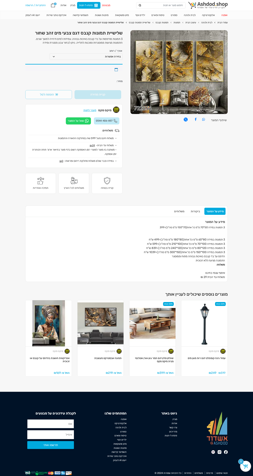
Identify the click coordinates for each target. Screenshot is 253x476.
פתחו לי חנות (86, 5)
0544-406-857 (104, 120)
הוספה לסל (47, 94)
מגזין (72, 5)
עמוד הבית (222, 22)
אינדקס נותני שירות (56, 15)
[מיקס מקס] (223, 351)
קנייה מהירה (97, 94)
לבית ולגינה (190, 15)
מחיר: (120, 81)
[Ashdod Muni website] (217, 428)
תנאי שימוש (222, 473)
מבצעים (106, 5)
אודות (63, 5)
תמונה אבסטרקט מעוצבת (108, 358)
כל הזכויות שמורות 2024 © (168, 473)
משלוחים (179, 211)
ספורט (174, 15)
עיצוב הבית (190, 22)
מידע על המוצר (215, 211)
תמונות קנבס (162, 22)
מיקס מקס (214, 351)
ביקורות (195, 211)
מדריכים (173, 431)
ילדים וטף (140, 15)
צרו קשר (173, 427)
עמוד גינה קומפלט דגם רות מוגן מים (207, 358)
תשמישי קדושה (80, 15)
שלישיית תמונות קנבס (139, 22)
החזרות (187, 473)
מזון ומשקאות (122, 15)
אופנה (224, 15)
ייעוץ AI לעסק (32, 15)
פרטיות (209, 473)
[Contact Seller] (78, 120)
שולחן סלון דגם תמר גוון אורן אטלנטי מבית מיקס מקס (154, 360)
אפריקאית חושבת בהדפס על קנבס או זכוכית (50, 360)
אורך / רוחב (115, 51)
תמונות (177, 22)
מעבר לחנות (89, 110)
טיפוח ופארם (157, 15)
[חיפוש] (140, 5)
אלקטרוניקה (208, 15)
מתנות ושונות (102, 15)
